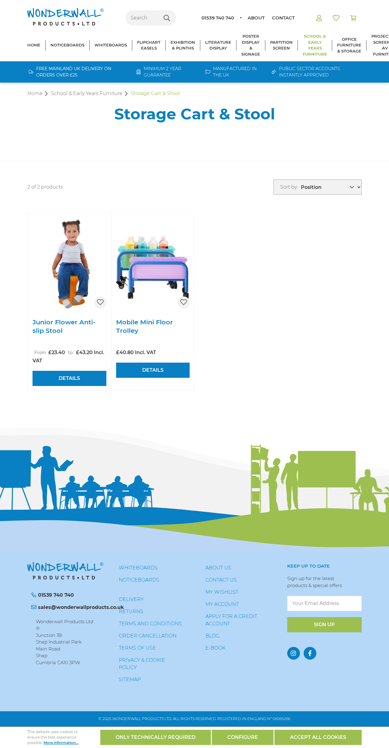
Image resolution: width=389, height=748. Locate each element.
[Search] (167, 18)
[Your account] (319, 18)
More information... (60, 742)
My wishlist (221, 592)
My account (222, 604)
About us (218, 568)
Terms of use (137, 648)
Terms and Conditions (150, 624)
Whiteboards (138, 568)
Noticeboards (139, 580)
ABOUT (256, 18)
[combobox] (142, 18)
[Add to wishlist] (100, 302)
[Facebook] (310, 653)
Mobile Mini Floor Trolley (144, 326)
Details (69, 378)
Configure (242, 737)
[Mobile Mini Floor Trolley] (153, 263)
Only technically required (155, 737)
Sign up (324, 624)
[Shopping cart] (353, 18)
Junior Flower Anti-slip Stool (64, 326)
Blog (212, 636)
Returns (131, 611)
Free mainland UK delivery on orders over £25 (73, 72)
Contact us (221, 580)
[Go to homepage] (65, 17)
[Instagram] (293, 653)
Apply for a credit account (231, 620)
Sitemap (130, 679)
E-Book (215, 648)
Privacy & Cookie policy (142, 663)
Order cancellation (148, 636)
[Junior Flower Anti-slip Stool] (69, 263)
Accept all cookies (318, 737)
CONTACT (283, 18)
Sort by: (289, 187)
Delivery (131, 599)
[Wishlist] (336, 18)
